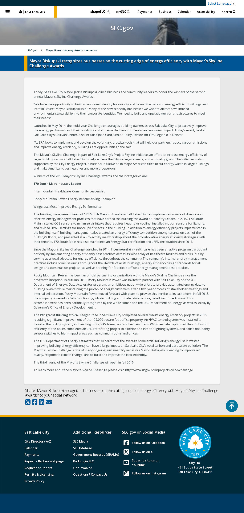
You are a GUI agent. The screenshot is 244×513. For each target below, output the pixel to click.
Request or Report (38, 468)
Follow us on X (142, 452)
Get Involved (82, 468)
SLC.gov (34, 12)
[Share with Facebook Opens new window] (34, 402)
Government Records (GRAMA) (96, 454)
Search (227, 12)
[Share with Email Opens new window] (49, 402)
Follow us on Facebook (148, 443)
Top (232, 406)
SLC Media (80, 441)
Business (165, 12)
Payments (145, 12)
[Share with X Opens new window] (27, 402)
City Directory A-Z (37, 441)
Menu (7, 12)
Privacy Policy (34, 481)
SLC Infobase (82, 448)
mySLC (123, 12)
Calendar (184, 12)
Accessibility (206, 12)
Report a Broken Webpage (44, 461)
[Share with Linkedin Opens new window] (41, 402)
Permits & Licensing (39, 474)
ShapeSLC (100, 12)
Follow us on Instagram (149, 473)
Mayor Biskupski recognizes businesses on (71, 50)
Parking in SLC (83, 461)
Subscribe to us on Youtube (145, 462)
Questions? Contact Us (90, 474)
